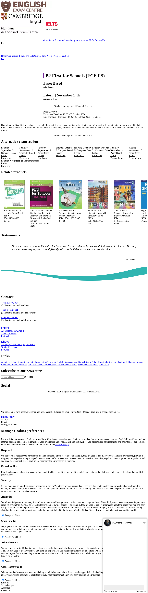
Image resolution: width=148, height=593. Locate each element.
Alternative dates (50, 99)
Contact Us (100, 40)
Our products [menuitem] (40, 56)
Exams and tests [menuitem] (26, 56)
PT (2, 43)
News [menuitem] (49, 56)
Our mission (48, 40)
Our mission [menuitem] (12, 56)
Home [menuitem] (4, 56)
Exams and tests (62, 40)
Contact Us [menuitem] (64, 56)
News (85, 40)
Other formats (48, 87)
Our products (76, 40)
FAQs (91, 40)
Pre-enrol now (74, 103)
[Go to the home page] (26, 11)
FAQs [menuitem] (55, 56)
